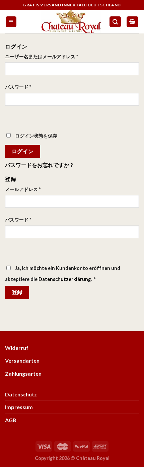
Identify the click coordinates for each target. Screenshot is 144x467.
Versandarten (22, 360)
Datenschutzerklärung (65, 279)
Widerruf (16, 348)
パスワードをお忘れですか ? (39, 165)
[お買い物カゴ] (133, 21)
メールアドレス (23, 189)
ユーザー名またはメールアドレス (41, 56)
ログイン (23, 151)
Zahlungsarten (23, 373)
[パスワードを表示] (11, 117)
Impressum (19, 407)
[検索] (115, 21)
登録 (17, 292)
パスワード (18, 87)
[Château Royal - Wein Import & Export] (71, 21)
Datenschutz (21, 394)
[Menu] (11, 21)
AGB (10, 420)
